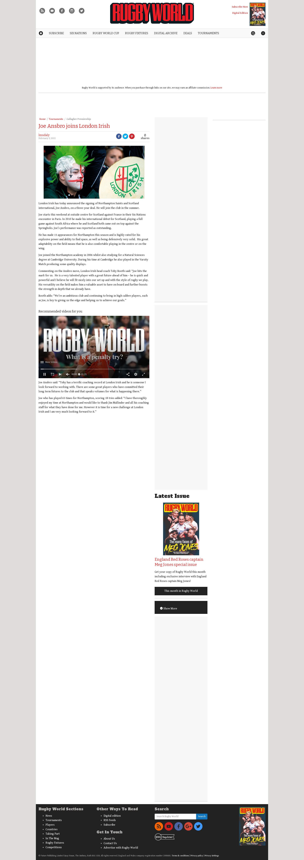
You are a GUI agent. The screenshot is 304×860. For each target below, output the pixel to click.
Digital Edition (240, 12)
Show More (170, 608)
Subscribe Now (240, 6)
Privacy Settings (212, 856)
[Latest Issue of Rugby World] (257, 14)
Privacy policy (197, 856)
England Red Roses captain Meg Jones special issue (179, 562)
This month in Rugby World (181, 591)
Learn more (216, 87)
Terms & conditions (180, 856)
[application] (94, 347)
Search (201, 816)
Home (42, 119)
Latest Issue (172, 496)
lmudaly (44, 135)
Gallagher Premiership (78, 119)
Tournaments (56, 119)
